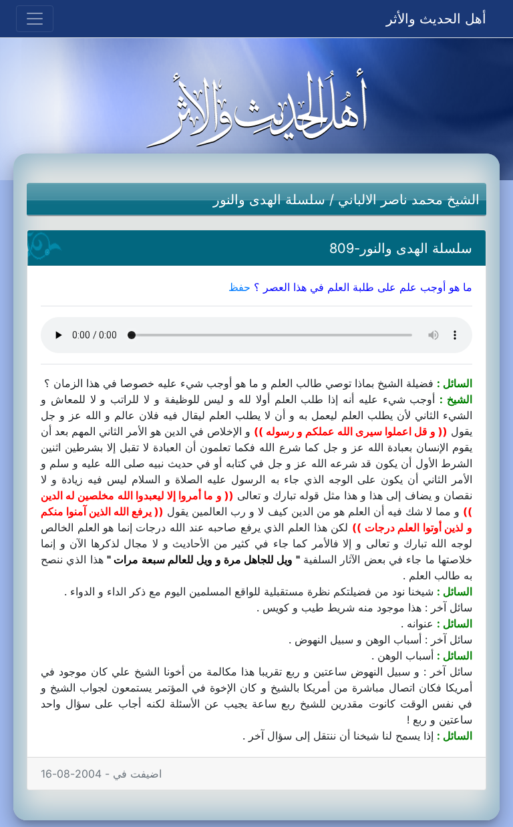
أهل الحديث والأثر (436, 19)
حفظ (239, 287)
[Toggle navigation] (34, 18)
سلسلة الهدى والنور (269, 200)
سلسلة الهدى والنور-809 (400, 248)
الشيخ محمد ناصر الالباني (409, 200)
